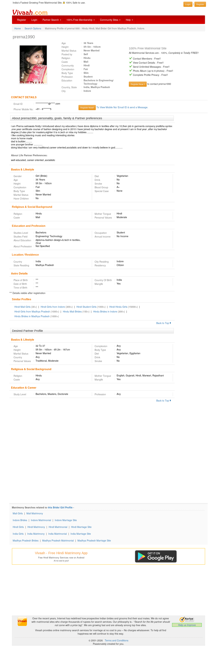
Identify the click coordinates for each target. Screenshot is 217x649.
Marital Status (69, 50)
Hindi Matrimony (36, 527)
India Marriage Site (81, 533)
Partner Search (51, 19)
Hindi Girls (18, 527)
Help (128, 19)
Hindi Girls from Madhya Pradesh (32, 311)
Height (65, 47)
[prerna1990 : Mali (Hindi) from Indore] (34, 64)
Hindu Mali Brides (72, 311)
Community (68, 65)
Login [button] (188, 4)
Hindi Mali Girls (22, 306)
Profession (67, 76)
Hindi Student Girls (86, 306)
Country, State (69, 87)
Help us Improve (187, 625)
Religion (66, 58)
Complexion (68, 69)
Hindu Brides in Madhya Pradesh (32, 316)
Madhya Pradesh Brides (25, 540)
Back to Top (163, 323)
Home (17, 28)
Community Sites (109, 19)
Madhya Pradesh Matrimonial (58, 540)
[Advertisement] (191, 167)
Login (34, 19)
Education (67, 80)
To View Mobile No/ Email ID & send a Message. (122, 107)
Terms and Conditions (116, 640)
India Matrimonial (57, 533)
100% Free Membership (79, 19)
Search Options (33, 28)
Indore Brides (20, 520)
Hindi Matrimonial (58, 527)
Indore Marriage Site (66, 520)
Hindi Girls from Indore (53, 306)
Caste (65, 61)
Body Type (67, 73)
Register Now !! (138, 84)
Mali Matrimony (34, 513)
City (64, 91)
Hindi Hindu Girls (118, 306)
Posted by (67, 54)
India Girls (18, 533)
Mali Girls (18, 513)
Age (64, 43)
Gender (18, 176)
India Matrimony (36, 533)
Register (21, 19)
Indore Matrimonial (41, 520)
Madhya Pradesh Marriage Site (94, 540)
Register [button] (200, 4)
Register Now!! (87, 107)
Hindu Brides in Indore (105, 311)
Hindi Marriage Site (81, 527)
